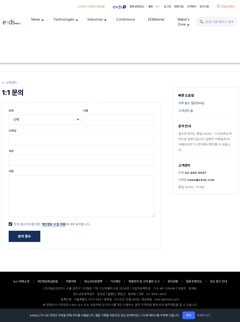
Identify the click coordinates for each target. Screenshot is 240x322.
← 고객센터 (9, 82)
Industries (95, 19)
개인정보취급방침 (47, 281)
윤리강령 (173, 281)
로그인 (167, 6)
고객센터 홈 (185, 111)
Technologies (64, 19)
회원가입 (179, 6)
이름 (85, 110)
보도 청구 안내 (218, 281)
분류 (11, 110)
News (35, 19)
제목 (11, 151)
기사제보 (115, 281)
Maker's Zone (184, 21)
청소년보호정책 (93, 281)
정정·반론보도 (136, 6)
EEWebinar (156, 19)
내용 (11, 171)
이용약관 (71, 281)
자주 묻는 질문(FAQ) (191, 103)
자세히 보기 (203, 315)
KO (151, 6)
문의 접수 (24, 236)
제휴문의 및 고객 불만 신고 (144, 281)
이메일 (12, 130)
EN (157, 6)
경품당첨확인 (228, 6)
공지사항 (204, 6)
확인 (188, 315)
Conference (125, 19)
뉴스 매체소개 (21, 281)
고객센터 (191, 6)
